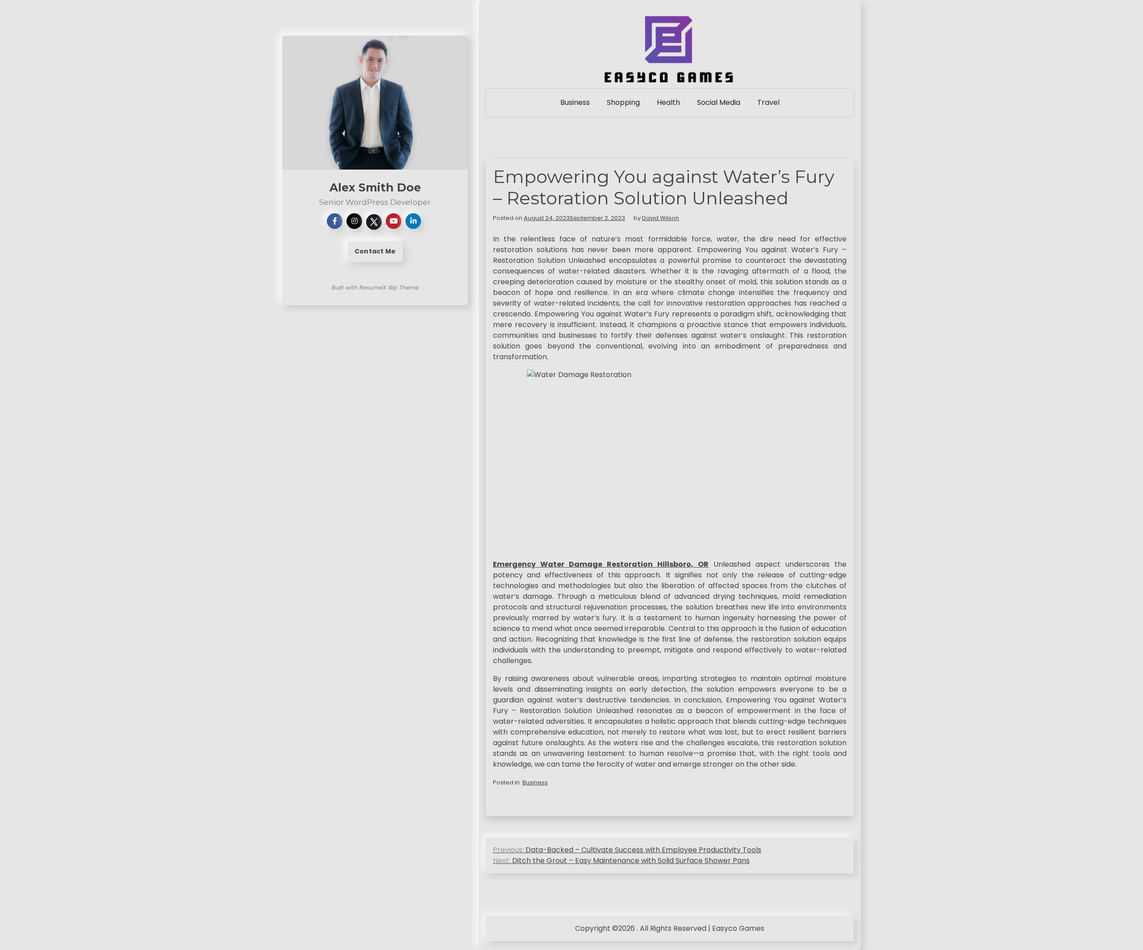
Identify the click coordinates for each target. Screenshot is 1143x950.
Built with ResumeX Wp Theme (375, 287)
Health (668, 102)
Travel (768, 102)
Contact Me (375, 251)
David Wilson (660, 218)
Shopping (623, 102)
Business (575, 102)
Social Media (718, 102)
